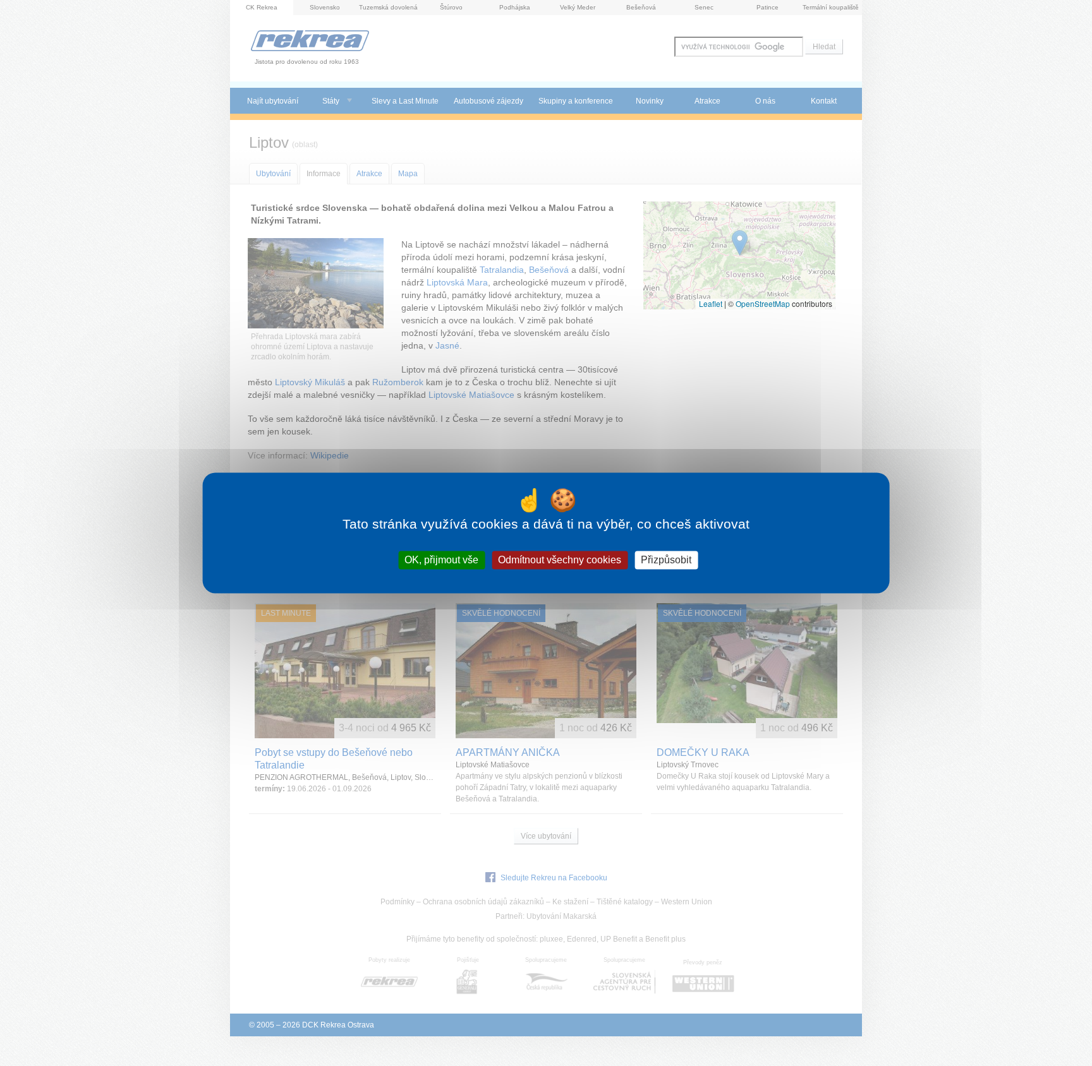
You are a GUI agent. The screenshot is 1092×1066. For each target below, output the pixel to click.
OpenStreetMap (763, 303)
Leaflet (710, 303)
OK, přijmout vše (441, 559)
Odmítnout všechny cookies (559, 559)
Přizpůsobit (666, 559)
